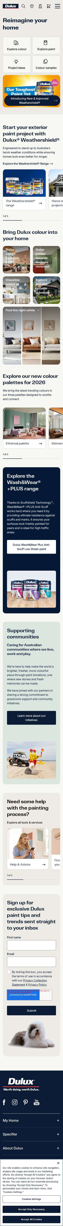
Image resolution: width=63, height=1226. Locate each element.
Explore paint (46, 49)
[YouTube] (36, 1102)
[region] (31, 1192)
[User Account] (40, 6)
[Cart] (49, 6)
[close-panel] (57, 6)
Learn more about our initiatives (32, 718)
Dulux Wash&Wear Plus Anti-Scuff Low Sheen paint (31, 547)
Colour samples (46, 68)
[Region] (31, 6)
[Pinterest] (25, 1102)
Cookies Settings (31, 1199)
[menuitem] (11, 1120)
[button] (32, 100)
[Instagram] (15, 1102)
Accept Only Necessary (31, 1209)
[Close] (58, 1163)
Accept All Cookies (31, 1219)
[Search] (23, 6)
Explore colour (17, 49)
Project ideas (16, 68)
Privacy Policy (37, 984)
